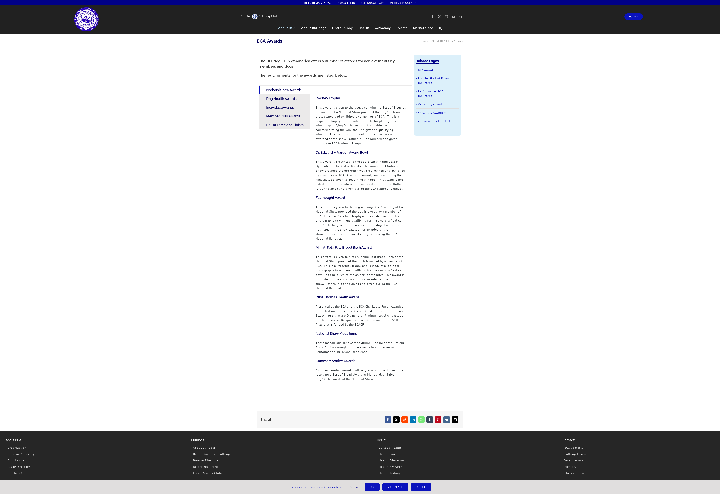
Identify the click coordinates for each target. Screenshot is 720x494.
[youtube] (453, 16)
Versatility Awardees (432, 113)
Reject (421, 487)
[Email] (455, 419)
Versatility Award (430, 104)
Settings (355, 487)
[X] (396, 419)
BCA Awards (426, 70)
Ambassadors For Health (435, 121)
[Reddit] (404, 419)
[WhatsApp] (421, 419)
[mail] (460, 16)
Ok (372, 487)
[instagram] (446, 16)
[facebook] (432, 16)
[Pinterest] (438, 419)
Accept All (395, 487)
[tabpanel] (361, 238)
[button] (440, 28)
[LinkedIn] (413, 419)
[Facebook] (388, 419)
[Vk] (446, 419)
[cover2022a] (86, 9)
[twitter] (439, 16)
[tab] (284, 90)
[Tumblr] (429, 419)
